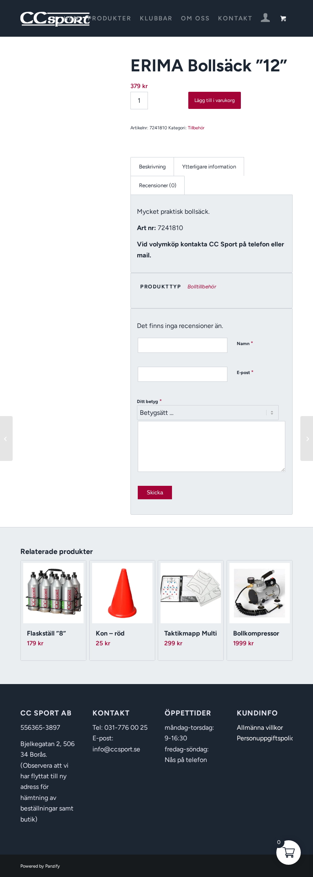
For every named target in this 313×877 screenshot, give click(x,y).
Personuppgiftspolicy (267, 738)
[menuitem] (72, 18)
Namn (245, 343)
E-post (245, 372)
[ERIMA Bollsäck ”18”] (306, 438)
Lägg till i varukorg (214, 100)
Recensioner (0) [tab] (157, 185)
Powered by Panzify (40, 866)
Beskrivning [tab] (152, 166)
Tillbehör (196, 128)
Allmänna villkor (260, 727)
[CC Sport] (55, 18)
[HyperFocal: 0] (65, 97)
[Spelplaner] (6, 438)
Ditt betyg (149, 401)
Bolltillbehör (201, 286)
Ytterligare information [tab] (209, 166)
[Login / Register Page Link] (265, 19)
